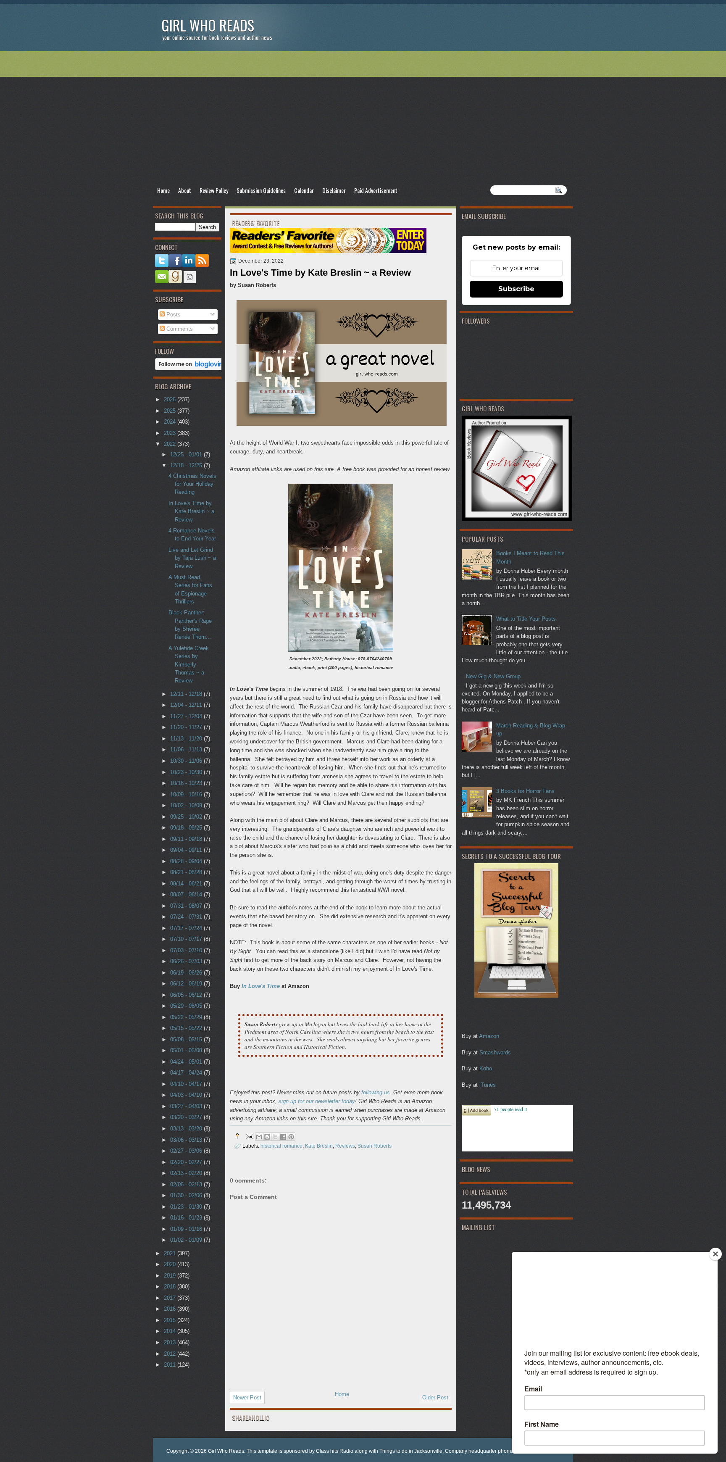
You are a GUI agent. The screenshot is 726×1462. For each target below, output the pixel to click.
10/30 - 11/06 (187, 761)
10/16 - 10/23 (187, 783)
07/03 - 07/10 (187, 950)
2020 (170, 1264)
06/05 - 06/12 (187, 995)
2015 (170, 1320)
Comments (179, 329)
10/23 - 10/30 (187, 772)
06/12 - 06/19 (187, 983)
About (184, 190)
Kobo (485, 1068)
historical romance (281, 1146)
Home (163, 190)
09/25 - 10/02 (187, 817)
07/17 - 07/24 (187, 928)
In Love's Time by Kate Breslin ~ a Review (191, 511)
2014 (170, 1331)
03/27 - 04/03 (187, 1106)
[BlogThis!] (267, 1137)
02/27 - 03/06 (187, 1151)
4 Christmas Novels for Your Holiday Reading (192, 484)
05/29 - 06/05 (187, 1006)
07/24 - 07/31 (187, 917)
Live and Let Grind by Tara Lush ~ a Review (192, 558)
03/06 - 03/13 (187, 1140)
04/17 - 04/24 (187, 1072)
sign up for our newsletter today (317, 1101)
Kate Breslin (319, 1146)
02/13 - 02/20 (187, 1173)
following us (375, 1092)
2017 (170, 1298)
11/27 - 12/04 (187, 716)
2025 (170, 411)
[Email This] (259, 1137)
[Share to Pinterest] (291, 1137)
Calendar (304, 190)
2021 (170, 1253)
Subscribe (516, 289)
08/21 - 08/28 (187, 872)
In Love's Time (261, 986)
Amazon (489, 1036)
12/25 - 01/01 (187, 454)
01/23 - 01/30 (187, 1207)
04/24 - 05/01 (187, 1062)
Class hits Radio (334, 1451)
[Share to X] (275, 1137)
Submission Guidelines (261, 190)
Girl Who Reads (207, 25)
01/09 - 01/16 (187, 1229)
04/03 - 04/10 (187, 1095)
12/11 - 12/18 (187, 694)
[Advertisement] (363, 118)
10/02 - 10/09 (187, 805)
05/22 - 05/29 (187, 1017)
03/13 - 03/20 (187, 1128)
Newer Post (247, 1397)
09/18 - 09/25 (187, 828)
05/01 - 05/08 (187, 1050)
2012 (170, 1354)
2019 (170, 1275)
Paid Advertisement (375, 190)
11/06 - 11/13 (187, 749)
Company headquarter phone (479, 1451)
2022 (170, 444)
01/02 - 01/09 (187, 1240)
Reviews (345, 1146)
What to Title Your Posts (526, 619)
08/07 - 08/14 (187, 894)
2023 (170, 433)
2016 (170, 1309)
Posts (173, 314)
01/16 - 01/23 (187, 1217)
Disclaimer (334, 190)
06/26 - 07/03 (187, 961)
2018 (170, 1286)
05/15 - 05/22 (187, 1028)
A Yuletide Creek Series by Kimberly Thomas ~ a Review (188, 664)
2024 (170, 422)
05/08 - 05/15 (187, 1039)
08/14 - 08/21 (187, 883)
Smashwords (495, 1052)
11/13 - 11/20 (187, 738)
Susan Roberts (375, 1146)
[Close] (715, 1254)
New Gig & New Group (493, 676)
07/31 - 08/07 (187, 906)
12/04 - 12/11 (187, 705)
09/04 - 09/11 (187, 850)
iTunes (487, 1085)
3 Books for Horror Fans (525, 791)
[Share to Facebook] (283, 1137)
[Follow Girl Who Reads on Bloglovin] (191, 368)
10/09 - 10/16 (187, 794)
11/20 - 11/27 (187, 727)
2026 (170, 399)
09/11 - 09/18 (187, 839)
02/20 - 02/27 (187, 1162)
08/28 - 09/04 (187, 861)
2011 (170, 1365)
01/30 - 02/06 (187, 1195)
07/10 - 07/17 (187, 939)
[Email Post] (248, 1135)
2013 (170, 1342)
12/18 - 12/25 (187, 465)
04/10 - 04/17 (187, 1084)
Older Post (435, 1397)
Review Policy (214, 190)
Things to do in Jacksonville (410, 1451)
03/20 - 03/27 (187, 1117)
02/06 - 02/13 (187, 1184)
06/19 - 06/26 (187, 972)
